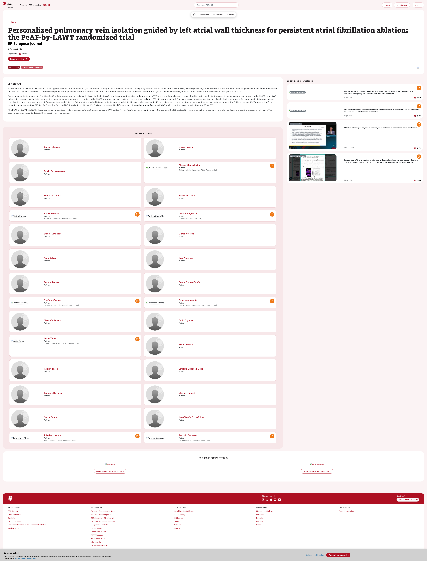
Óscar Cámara (51, 417)
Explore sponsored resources (109, 471)
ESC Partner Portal (98, 538)
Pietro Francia (51, 213)
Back (13, 22)
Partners (259, 521)
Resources (204, 14)
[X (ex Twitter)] (267, 499)
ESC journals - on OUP (99, 525)
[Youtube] (279, 499)
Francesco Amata (188, 300)
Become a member (346, 511)
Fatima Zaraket (52, 282)
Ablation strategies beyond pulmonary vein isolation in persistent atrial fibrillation (380, 128)
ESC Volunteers (97, 535)
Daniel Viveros (186, 233)
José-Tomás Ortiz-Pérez (191, 417)
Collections (218, 14)
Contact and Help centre (408, 500)
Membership (402, 5)
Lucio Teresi (50, 338)
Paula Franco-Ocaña (189, 282)
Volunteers (260, 515)
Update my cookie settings (315, 555)
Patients (259, 518)
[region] (213, 555)
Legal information (14, 521)
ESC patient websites (99, 545)
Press (258, 525)
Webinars (177, 525)
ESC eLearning (35, 5)
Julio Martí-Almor (53, 435)
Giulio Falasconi (52, 147)
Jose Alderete (186, 257)
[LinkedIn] (275, 499)
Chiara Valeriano (52, 320)
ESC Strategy (13, 511)
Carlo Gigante (186, 320)
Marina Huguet (187, 393)
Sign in (418, 5)
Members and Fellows (264, 511)
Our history (12, 518)
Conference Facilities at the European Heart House (27, 525)
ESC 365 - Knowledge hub (101, 515)
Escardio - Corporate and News (103, 511)
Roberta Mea (51, 368)
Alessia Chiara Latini (189, 165)
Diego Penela (186, 147)
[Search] (236, 5)
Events (230, 14)
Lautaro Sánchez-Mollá (191, 368)
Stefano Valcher (52, 300)
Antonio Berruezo (188, 435)
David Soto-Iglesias (54, 171)
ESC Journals (178, 518)
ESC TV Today (179, 515)
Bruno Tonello (186, 344)
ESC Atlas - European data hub (103, 521)
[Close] (423, 555)
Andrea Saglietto (188, 213)
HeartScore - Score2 (99, 532)
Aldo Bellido (50, 257)
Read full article (17, 59)
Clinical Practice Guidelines (183, 511)
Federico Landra (52, 195)
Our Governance (14, 515)
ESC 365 (46, 5)
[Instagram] (263, 499)
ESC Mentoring (96, 528)
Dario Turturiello (53, 233)
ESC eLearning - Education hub (103, 518)
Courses (176, 528)
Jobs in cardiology (97, 542)
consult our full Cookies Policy (25, 559)
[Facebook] (271, 499)
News (387, 5)
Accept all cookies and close (339, 555)
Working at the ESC (15, 528)
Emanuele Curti (187, 195)
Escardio (23, 5)
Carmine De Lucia (53, 393)
